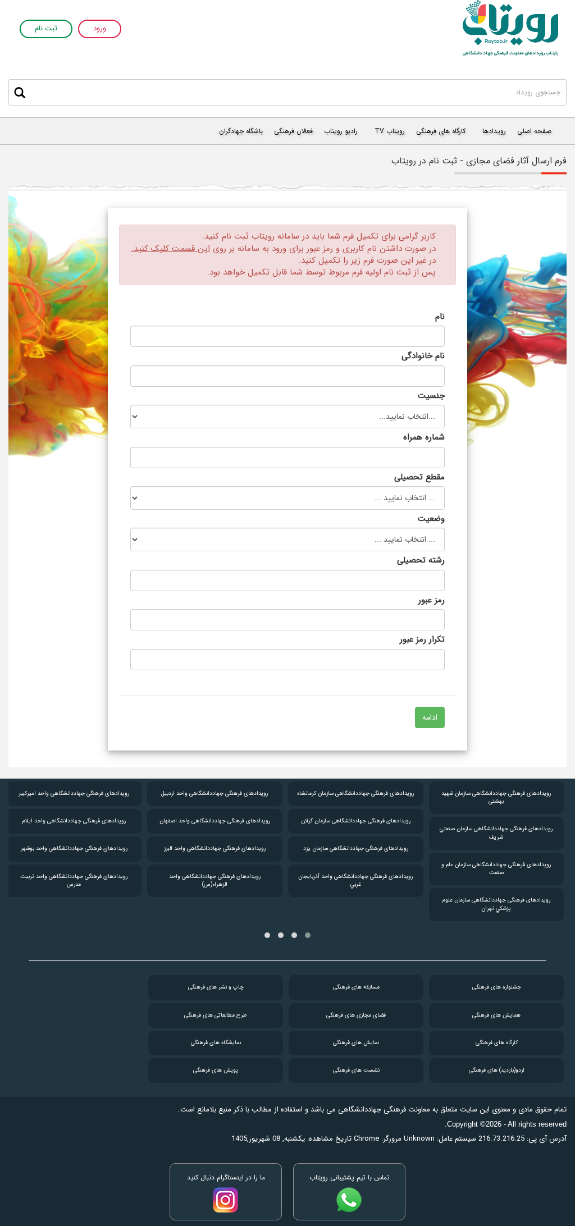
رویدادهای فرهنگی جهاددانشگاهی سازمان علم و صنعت (496, 869)
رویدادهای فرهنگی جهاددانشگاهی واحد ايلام (74, 821)
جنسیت (431, 395)
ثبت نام (46, 29)
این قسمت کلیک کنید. (170, 248)
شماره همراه (424, 437)
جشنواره (496, 987)
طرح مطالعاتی (215, 1015)
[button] (307, 935)
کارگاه (497, 1043)
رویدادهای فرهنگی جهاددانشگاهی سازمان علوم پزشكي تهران (496, 904)
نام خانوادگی (423, 355)
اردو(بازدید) (496, 1070)
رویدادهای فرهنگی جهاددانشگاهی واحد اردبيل (214, 793)
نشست (356, 1070)
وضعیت (431, 518)
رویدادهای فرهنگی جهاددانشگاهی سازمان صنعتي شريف (496, 833)
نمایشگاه (216, 1043)
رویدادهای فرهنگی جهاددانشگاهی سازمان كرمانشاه (355, 793)
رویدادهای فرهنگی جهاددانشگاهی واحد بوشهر (74, 848)
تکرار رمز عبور (422, 639)
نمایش (356, 1043)
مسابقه (356, 987)
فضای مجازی (356, 1015)
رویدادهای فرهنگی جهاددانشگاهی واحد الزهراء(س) (215, 880)
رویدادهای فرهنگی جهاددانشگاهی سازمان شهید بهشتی (496, 797)
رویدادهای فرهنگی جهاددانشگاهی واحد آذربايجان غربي (355, 880)
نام (440, 316)
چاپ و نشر (216, 987)
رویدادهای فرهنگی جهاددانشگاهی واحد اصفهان (214, 821)
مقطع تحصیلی (419, 476)
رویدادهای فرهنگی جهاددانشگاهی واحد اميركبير (74, 793)
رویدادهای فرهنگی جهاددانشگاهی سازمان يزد (355, 848)
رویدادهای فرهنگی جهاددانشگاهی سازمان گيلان (355, 821)
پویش (215, 1070)
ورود (99, 29)
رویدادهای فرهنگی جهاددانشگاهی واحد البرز (215, 848)
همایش (496, 1015)
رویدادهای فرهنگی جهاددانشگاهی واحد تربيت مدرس (73, 880)
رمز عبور (431, 599)
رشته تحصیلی (421, 559)
